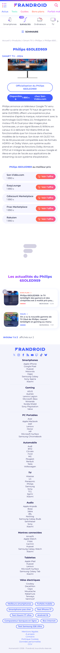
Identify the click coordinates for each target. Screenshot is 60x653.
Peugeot (30, 459)
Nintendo (30, 401)
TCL (30, 491)
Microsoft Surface (30, 434)
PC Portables (30, 415)
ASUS (30, 391)
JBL (30, 514)
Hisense (30, 476)
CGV (30, 644)
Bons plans (38, 11)
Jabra (30, 511)
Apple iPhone (30, 364)
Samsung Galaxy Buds (30, 519)
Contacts (30, 636)
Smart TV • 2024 (12, 56)
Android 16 (42, 615)
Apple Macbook (30, 421)
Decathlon (30, 586)
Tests (14, 11)
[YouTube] (32, 355)
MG (30, 456)
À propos (30, 634)
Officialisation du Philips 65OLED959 (30, 87)
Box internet (49, 620)
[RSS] (27, 355)
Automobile (30, 442)
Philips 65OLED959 (21, 167)
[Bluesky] (45, 355)
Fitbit (30, 541)
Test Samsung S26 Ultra (30, 626)
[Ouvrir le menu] (4, 5)
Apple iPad (30, 561)
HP (30, 431)
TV (30, 472)
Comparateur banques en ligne (20, 620)
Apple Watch (30, 539)
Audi (30, 446)
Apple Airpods (30, 506)
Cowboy (30, 583)
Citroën (30, 451)
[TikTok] (41, 355)
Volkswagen (30, 466)
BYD (30, 449)
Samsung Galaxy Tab (30, 571)
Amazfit (30, 536)
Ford (30, 454)
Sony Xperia (30, 379)
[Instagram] (18, 355)
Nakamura (30, 594)
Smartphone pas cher (20, 609)
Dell (30, 424)
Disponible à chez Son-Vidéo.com (27, 97)
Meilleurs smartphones (19, 604)
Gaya (30, 589)
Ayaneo (30, 394)
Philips (38, 40)
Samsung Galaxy (30, 376)
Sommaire (31, 31)
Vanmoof (30, 599)
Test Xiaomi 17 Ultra (22, 615)
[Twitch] (36, 355)
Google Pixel (30, 366)
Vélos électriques (30, 580)
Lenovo (30, 426)
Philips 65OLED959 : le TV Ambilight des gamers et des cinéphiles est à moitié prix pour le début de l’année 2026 (36, 298)
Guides (24, 11)
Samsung (30, 486)
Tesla (30, 464)
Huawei (30, 369)
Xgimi (30, 494)
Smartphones (30, 360)
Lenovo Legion (30, 396)
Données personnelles (30, 641)
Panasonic (30, 481)
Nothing (30, 516)
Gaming (30, 387)
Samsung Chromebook (30, 436)
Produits (16, 40)
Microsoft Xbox (30, 399)
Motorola (30, 371)
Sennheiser (30, 521)
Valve (30, 409)
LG (30, 479)
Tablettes (30, 557)
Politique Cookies (30, 639)
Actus (5, 11)
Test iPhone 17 (44, 609)
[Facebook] (23, 355)
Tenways (30, 596)
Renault (30, 461)
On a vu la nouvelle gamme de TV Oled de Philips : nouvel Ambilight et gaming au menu (36, 319)
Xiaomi (30, 381)
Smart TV (28, 40)
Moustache (30, 591)
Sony (30, 489)
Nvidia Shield (30, 404)
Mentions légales (30, 631)
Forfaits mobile (44, 604)
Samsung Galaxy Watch (30, 549)
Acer (30, 419)
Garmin (30, 544)
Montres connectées (30, 532)
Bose (30, 509)
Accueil (6, 40)
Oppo (30, 374)
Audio (30, 502)
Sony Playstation (30, 406)
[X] (14, 355)
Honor (30, 429)
